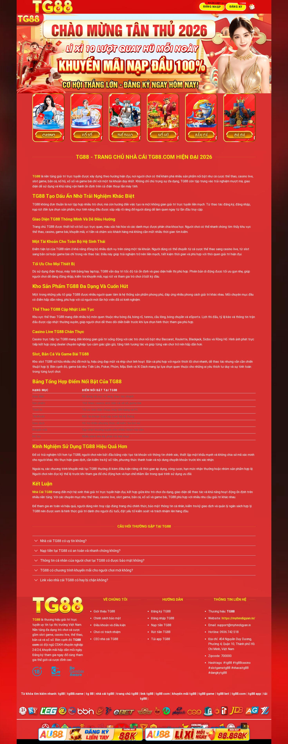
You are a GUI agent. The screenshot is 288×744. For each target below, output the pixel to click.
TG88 (36, 176)
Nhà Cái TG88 (42, 492)
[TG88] (62, 7)
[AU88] (90, 734)
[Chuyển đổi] (36, 541)
